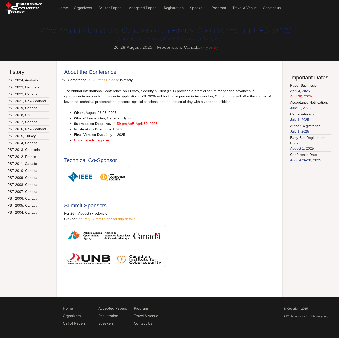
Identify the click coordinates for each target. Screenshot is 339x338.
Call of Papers (74, 323)
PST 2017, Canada (22, 122)
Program (219, 8)
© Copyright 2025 (296, 308)
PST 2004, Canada (22, 212)
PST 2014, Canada (22, 143)
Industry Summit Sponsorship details (106, 219)
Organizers (83, 8)
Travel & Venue (244, 8)
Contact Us (143, 323)
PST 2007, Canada (22, 191)
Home (63, 8)
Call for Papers (110, 8)
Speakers (197, 8)
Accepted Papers (143, 8)
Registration (174, 8)
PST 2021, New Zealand (26, 101)
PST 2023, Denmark (23, 87)
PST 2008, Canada (22, 185)
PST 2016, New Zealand (26, 129)
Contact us (272, 8)
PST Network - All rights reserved (306, 316)
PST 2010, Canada (22, 171)
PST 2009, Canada (22, 178)
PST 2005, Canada (22, 205)
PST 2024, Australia (22, 80)
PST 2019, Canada (22, 108)
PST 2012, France (21, 157)
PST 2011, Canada (22, 164)
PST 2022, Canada (22, 94)
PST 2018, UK (18, 115)
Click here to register (91, 140)
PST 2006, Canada (22, 198)
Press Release (107, 80)
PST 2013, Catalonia (23, 150)
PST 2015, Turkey (21, 136)
